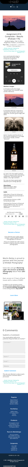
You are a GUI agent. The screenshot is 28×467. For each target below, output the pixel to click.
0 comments (20, 42)
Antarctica (14, 415)
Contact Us (14, 447)
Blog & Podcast (14, 400)
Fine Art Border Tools (14, 424)
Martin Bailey (10, 41)
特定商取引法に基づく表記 (14, 455)
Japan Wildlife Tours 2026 (14, 435)
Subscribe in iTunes (9, 194)
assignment (13, 44)
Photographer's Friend (14, 423)
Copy (21, 214)
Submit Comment (10, 371)
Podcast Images (14, 402)
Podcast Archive (14, 401)
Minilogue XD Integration (14, 425)
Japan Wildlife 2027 (14, 438)
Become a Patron (14, 232)
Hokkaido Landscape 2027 (14, 437)
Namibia (14, 414)
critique (9, 46)
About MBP (14, 446)
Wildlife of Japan (14, 411)
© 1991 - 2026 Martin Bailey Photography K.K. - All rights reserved (14, 461)
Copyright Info (14, 448)
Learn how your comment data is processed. (12, 376)
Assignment (7, 42)
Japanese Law (14, 450)
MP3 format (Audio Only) (12, 200)
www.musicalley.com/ (10, 188)
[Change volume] (22, 81)
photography (17, 46)
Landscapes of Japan (14, 412)
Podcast (13, 42)
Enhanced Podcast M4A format (14, 204)
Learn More (14, 295)
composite (21, 44)
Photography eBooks (14, 427)
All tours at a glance (14, 434)
